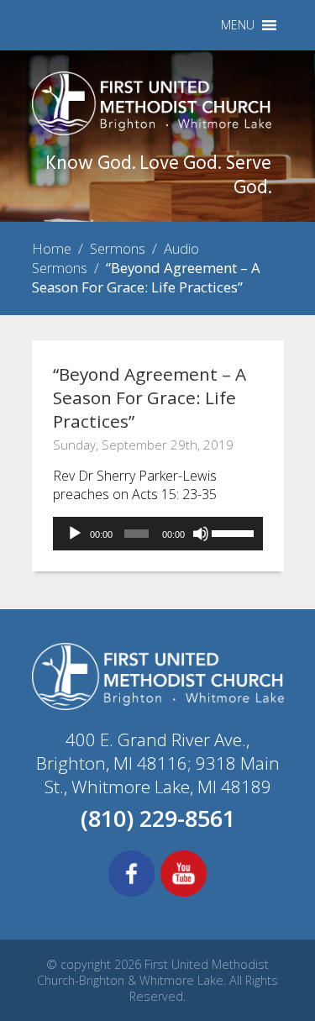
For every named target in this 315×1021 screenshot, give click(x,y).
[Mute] (200, 533)
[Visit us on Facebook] (131, 894)
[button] (238, 25)
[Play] (74, 533)
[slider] (233, 532)
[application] (158, 533)
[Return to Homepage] (151, 130)
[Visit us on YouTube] (183, 894)
